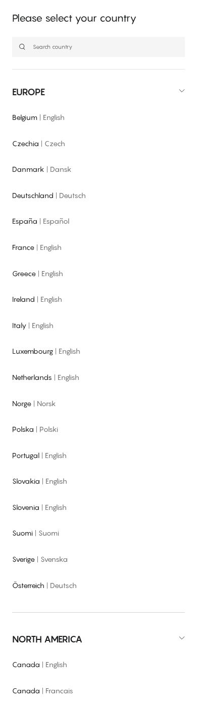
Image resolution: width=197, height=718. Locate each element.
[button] (98, 92)
